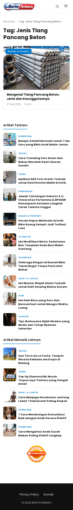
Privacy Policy (29, 494)
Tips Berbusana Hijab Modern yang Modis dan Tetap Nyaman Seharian (44, 324)
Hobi (21, 295)
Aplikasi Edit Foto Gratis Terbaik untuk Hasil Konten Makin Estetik (42, 181)
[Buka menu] (66, 6)
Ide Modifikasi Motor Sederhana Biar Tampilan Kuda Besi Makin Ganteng (41, 245)
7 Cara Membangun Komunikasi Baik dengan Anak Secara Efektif (42, 416)
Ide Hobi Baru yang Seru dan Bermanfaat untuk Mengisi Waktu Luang (43, 303)
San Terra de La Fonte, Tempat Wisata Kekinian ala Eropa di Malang (41, 359)
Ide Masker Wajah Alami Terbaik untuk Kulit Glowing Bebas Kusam (42, 285)
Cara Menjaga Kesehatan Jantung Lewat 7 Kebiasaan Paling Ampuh (43, 399)
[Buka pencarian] (57, 6)
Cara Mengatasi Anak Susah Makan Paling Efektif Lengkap (40, 433)
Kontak (48, 494)
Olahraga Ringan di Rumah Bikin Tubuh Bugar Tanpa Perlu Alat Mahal (41, 266)
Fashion (23, 316)
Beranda (9, 21)
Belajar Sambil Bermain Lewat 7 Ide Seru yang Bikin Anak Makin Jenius (44, 142)
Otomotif (24, 236)
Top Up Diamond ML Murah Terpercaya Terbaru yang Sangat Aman (43, 380)
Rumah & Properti (18, 51)
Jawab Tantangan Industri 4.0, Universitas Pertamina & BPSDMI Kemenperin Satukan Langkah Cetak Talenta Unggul (42, 201)
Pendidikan (25, 191)
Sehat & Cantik (28, 278)
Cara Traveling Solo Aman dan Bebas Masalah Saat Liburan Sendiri (40, 161)
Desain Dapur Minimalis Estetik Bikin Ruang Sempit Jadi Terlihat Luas (42, 224)
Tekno (22, 174)
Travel (22, 153)
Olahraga (24, 257)
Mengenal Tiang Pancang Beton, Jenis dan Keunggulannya (33, 96)
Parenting (25, 136)
